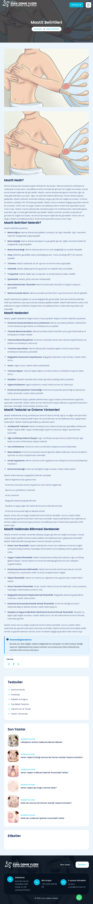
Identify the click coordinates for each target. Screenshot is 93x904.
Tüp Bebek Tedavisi (20, 704)
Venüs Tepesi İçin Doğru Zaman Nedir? (39, 787)
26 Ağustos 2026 (28, 800)
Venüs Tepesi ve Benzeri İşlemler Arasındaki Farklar (44, 772)
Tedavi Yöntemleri (19, 714)
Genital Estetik (18, 690)
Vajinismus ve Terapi (21, 709)
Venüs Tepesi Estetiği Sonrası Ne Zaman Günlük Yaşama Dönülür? (52, 757)
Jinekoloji (15, 694)
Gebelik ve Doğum (19, 699)
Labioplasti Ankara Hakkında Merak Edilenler (41, 742)
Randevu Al (76, 5)
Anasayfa (38, 29)
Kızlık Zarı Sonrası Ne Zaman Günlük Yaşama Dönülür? (46, 803)
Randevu (82, 864)
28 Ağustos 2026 (28, 739)
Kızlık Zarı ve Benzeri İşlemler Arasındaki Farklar (42, 818)
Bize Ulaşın (65, 864)
